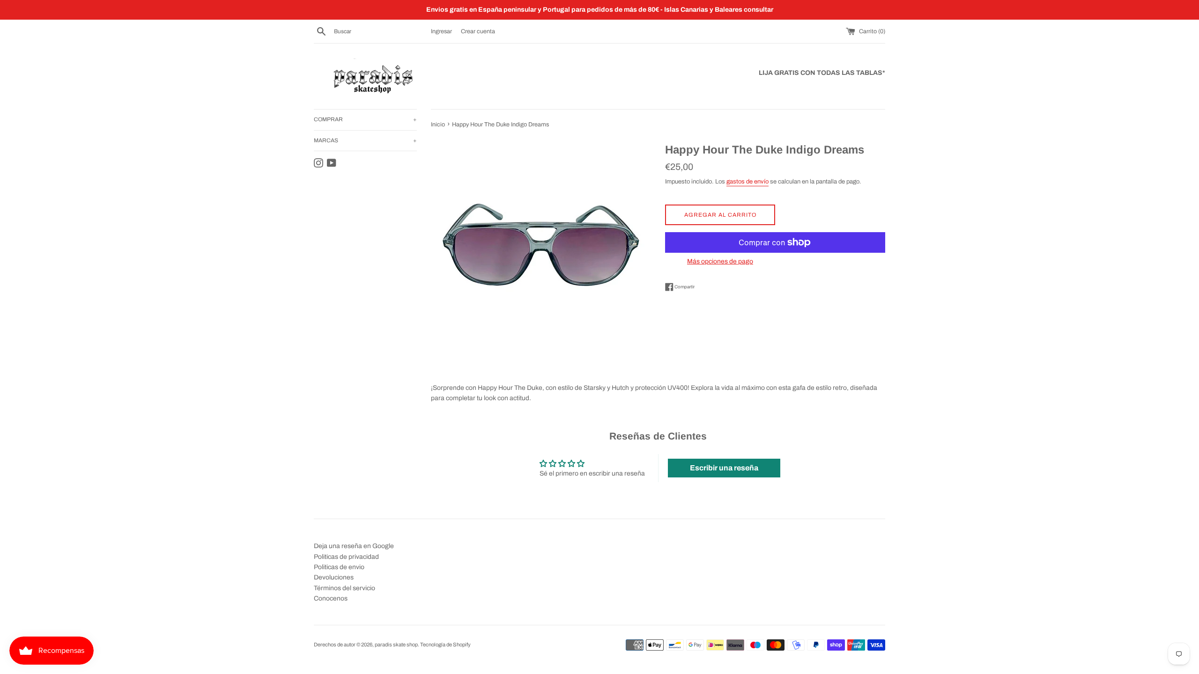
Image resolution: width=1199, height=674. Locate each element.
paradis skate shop (396, 644)
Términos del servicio (344, 588)
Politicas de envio (339, 567)
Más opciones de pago (720, 261)
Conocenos (331, 598)
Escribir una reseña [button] (724, 468)
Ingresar (441, 31)
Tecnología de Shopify (445, 644)
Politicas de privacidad (346, 556)
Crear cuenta (478, 31)
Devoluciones (334, 577)
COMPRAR (365, 119)
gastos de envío (747, 181)
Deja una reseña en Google (354, 545)
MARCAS (365, 140)
